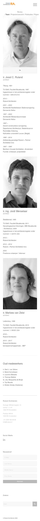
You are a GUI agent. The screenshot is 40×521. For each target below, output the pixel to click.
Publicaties (29, 14)
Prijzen (36, 14)
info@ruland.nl (7, 422)
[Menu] (34, 4)
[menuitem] (34, 4)
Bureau (20, 12)
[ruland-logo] (16, 4)
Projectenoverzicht (17, 14)
